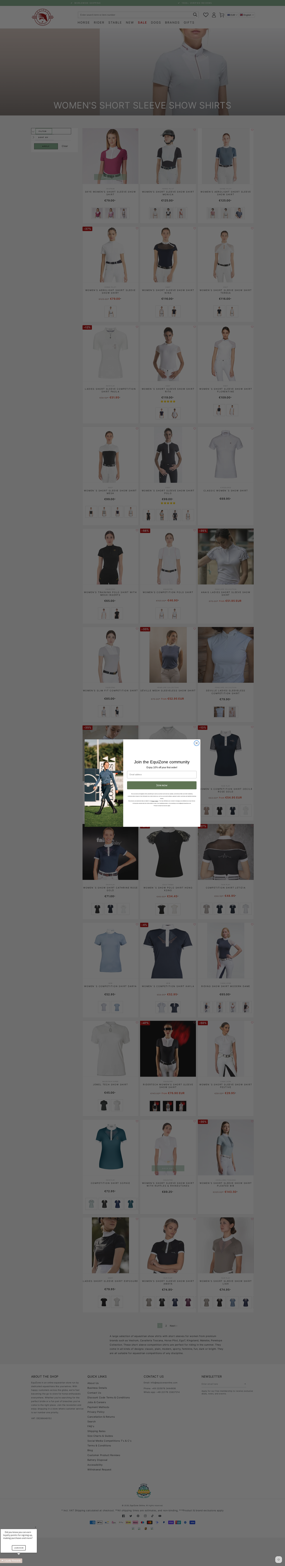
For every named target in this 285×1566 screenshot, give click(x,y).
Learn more (19, 1548)
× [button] (35, 1527)
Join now (161, 785)
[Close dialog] (196, 743)
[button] (22, 1560)
